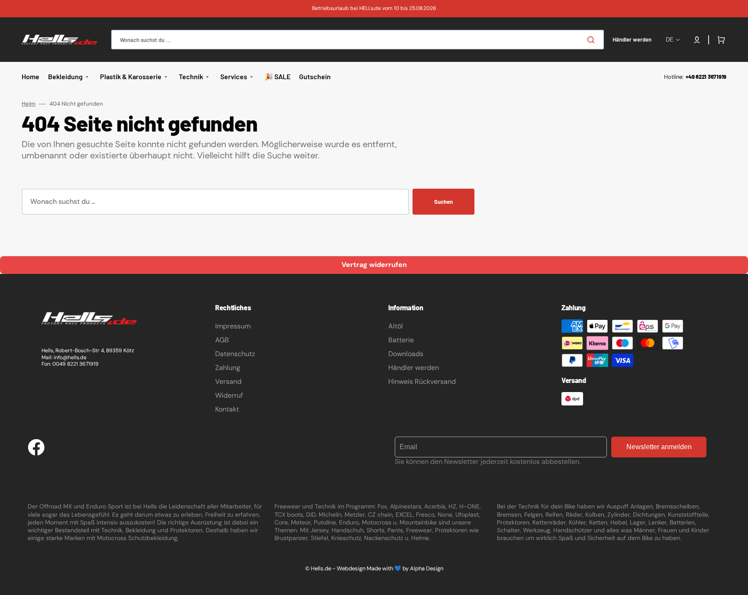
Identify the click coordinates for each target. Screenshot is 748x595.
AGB (222, 339)
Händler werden (413, 367)
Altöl (395, 326)
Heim (28, 103)
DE (670, 39)
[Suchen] (592, 39)
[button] (696, 39)
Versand (228, 381)
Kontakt (227, 409)
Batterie (401, 339)
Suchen (443, 201)
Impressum (233, 326)
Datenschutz (235, 353)
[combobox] (357, 39)
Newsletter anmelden (659, 446)
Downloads (405, 353)
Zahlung (227, 367)
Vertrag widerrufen (374, 264)
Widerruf (229, 395)
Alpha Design (426, 568)
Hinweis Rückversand (422, 381)
